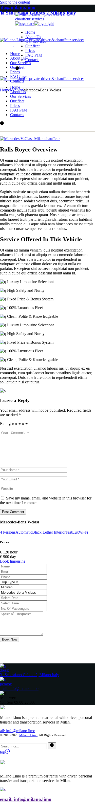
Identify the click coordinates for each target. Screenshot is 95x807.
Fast (69, 532)
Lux (75, 532)
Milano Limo (28, 735)
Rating (5, 423)
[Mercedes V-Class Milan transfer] (30, 138)
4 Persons (7, 532)
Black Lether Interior (49, 532)
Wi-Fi (83, 532)
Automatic (23, 532)
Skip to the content (15, 2)
